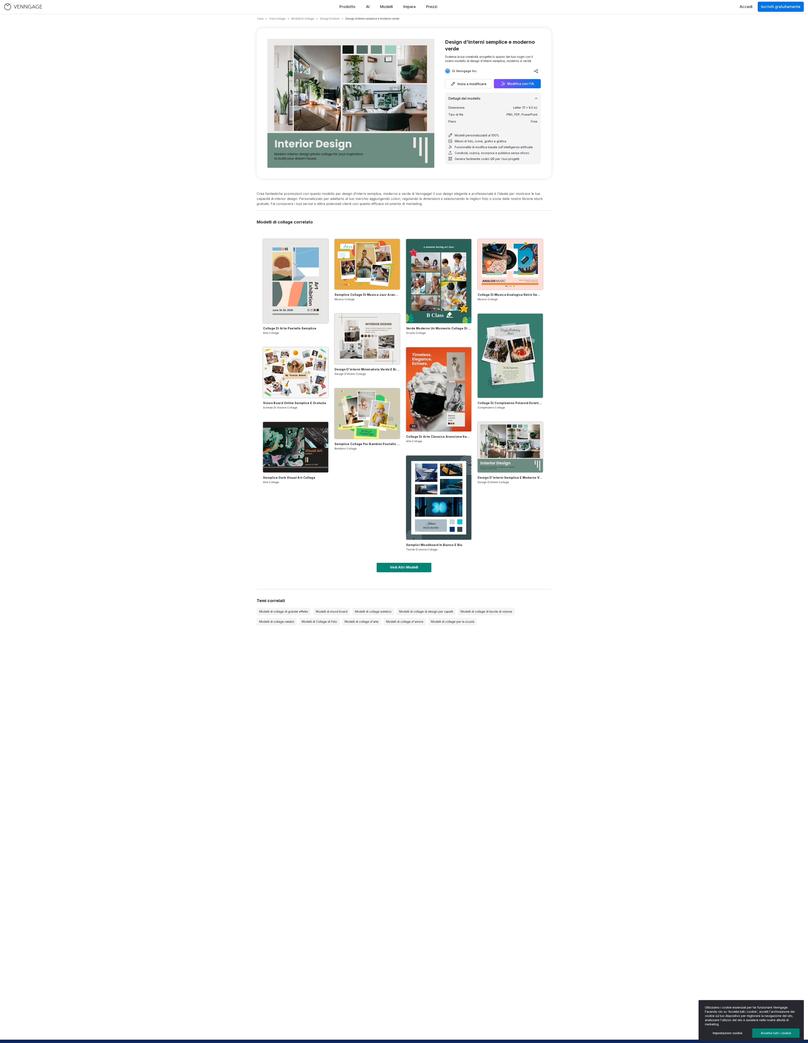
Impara (409, 6)
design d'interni (330, 18)
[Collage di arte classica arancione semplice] (438, 389)
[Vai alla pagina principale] (23, 6)
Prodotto (347, 6)
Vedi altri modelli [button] (404, 567)
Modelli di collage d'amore (404, 621)
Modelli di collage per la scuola (452, 621)
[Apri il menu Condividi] (536, 71)
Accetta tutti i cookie (776, 1033)
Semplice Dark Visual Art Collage (289, 477)
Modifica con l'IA (520, 84)
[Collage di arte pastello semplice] (295, 281)
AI (367, 6)
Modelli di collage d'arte (362, 621)
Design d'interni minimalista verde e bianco (367, 369)
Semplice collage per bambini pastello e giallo (367, 444)
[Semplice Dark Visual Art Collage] (295, 447)
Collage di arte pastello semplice (289, 328)
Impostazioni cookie (727, 1033)
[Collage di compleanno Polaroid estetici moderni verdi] (510, 356)
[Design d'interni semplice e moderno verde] (510, 447)
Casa (260, 18)
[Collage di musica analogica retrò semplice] (510, 264)
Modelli (386, 6)
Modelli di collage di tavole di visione (486, 611)
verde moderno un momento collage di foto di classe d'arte (438, 328)
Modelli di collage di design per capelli (426, 611)
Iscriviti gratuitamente (780, 6)
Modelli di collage (302, 18)
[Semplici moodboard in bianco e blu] (438, 498)
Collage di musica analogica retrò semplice (510, 294)
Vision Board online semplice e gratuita (294, 403)
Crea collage (277, 18)
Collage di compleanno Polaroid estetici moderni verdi (510, 403)
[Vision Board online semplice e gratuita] (295, 372)
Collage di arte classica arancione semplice (438, 436)
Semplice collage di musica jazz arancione (367, 294)
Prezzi (431, 6)
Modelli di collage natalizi (276, 621)
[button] (468, 83)
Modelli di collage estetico (373, 611)
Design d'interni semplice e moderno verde (510, 477)
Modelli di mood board (331, 611)
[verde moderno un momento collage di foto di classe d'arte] (438, 281)
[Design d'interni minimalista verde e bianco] (367, 339)
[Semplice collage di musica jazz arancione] (367, 264)
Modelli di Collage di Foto (319, 621)
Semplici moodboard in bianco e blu (434, 545)
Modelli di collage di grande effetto (283, 611)
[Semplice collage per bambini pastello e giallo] (367, 413)
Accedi (746, 6)
